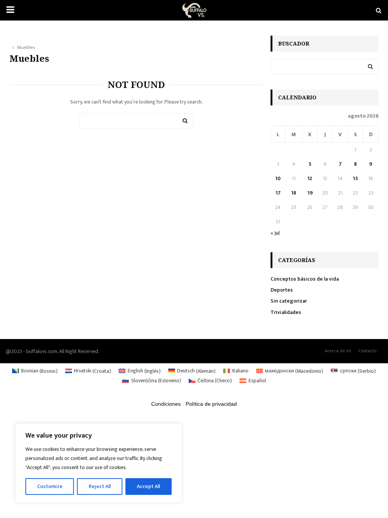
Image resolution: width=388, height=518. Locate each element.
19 (310, 192)
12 (309, 178)
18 (293, 192)
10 (278, 178)
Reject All (100, 486)
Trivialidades (286, 312)
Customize (50, 486)
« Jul (275, 233)
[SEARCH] (370, 66)
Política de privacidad (211, 404)
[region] (98, 463)
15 (355, 178)
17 (278, 192)
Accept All (148, 486)
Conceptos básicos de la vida (305, 279)
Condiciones (166, 404)
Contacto (367, 350)
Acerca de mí (338, 350)
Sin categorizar (289, 301)
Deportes (282, 290)
